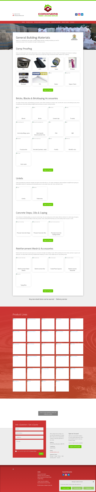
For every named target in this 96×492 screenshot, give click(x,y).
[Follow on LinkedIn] (82, 14)
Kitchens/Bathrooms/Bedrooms (42, 22)
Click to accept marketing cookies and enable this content (48, 413)
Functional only (77, 488)
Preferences (88, 488)
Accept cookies (66, 488)
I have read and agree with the (26, 451)
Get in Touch (48, 90)
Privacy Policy (33, 451)
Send (41, 453)
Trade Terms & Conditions (43, 481)
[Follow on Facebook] (76, 14)
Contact (72, 22)
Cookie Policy (40, 478)
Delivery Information (42, 474)
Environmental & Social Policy (44, 482)
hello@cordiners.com (18, 15)
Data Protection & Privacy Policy (44, 477)
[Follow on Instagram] (79, 14)
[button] (93, 481)
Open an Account (75, 446)
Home (23, 22)
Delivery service (61, 299)
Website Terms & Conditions (44, 475)
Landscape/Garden (55, 22)
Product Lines (29, 22)
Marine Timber (65, 22)
